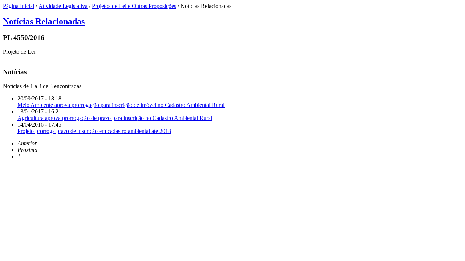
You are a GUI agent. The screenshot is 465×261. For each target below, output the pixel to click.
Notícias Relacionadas (44, 21)
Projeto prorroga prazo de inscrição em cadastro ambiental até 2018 (94, 131)
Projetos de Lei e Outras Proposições (134, 6)
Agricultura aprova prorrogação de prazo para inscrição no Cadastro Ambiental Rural (114, 118)
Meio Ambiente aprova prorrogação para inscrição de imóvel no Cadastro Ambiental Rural (121, 105)
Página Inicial (18, 6)
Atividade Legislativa (63, 6)
